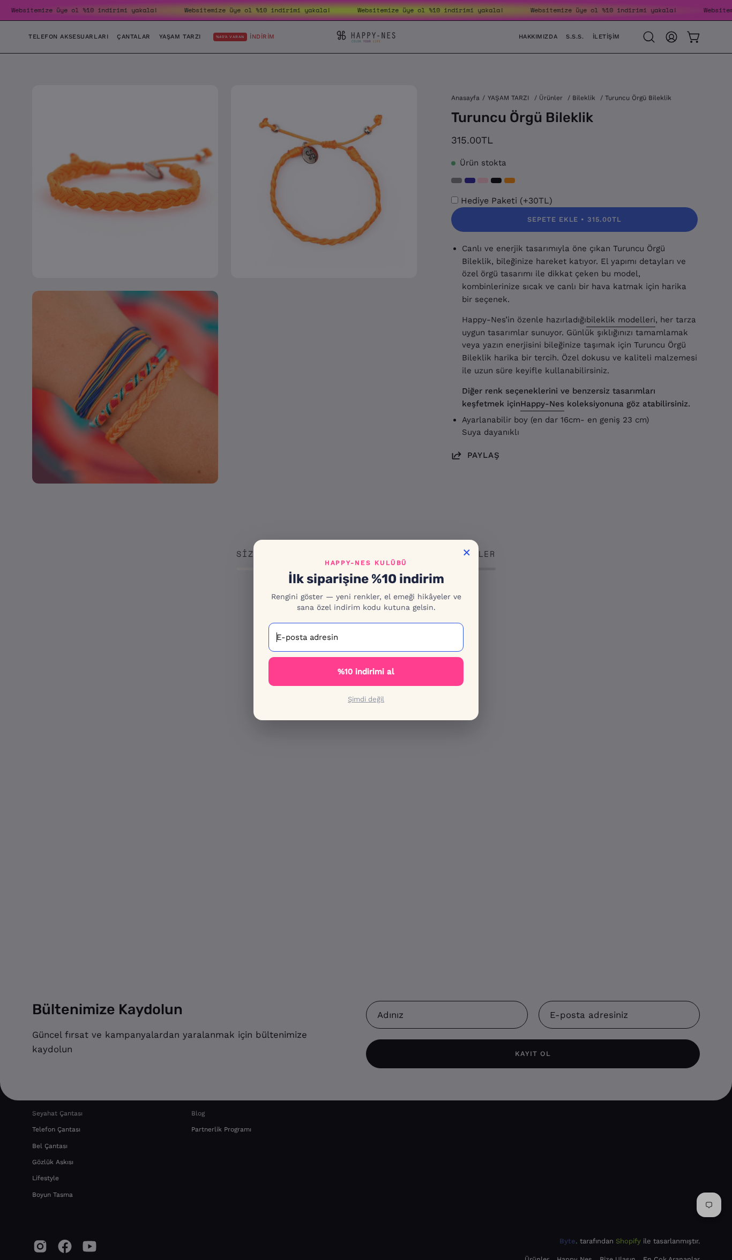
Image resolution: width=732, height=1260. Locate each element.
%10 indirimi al (366, 671)
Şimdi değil (366, 699)
